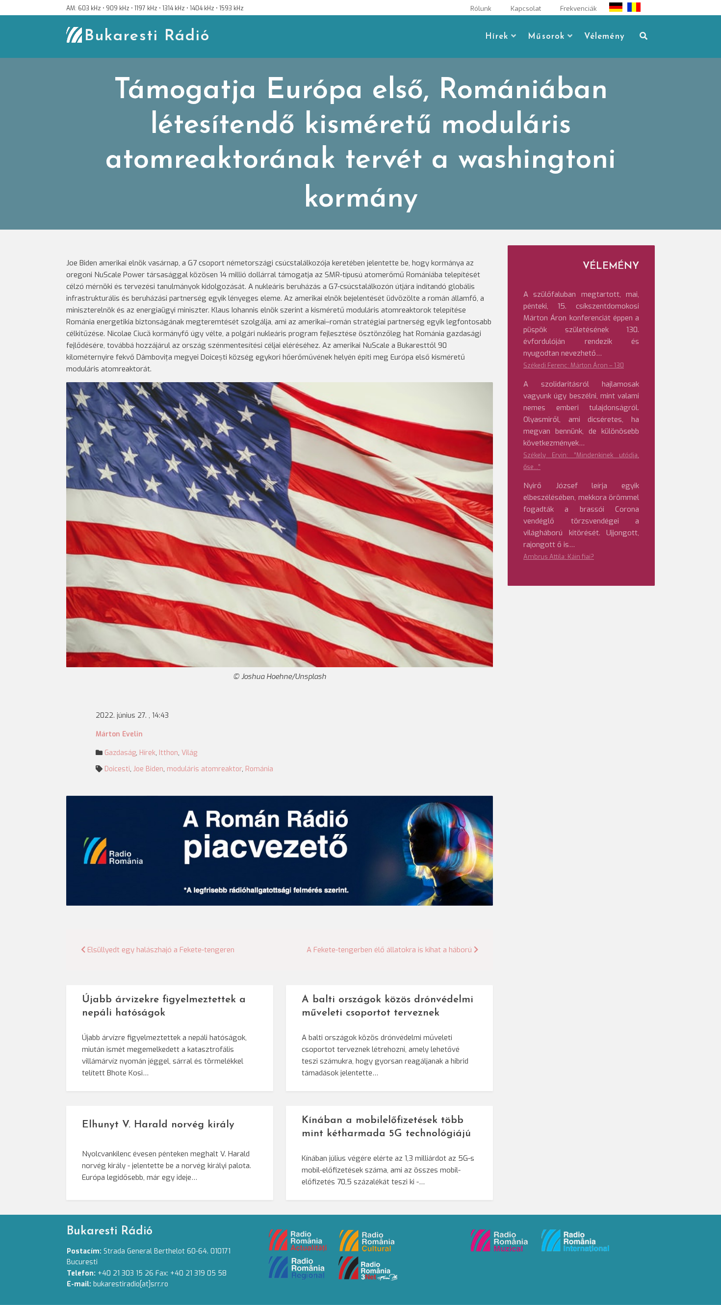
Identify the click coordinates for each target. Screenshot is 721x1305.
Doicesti (117, 769)
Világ (189, 752)
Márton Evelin (119, 734)
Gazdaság (120, 752)
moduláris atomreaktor (204, 769)
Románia (259, 769)
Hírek (496, 36)
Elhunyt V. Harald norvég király (158, 1125)
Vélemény (604, 36)
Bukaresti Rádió (147, 36)
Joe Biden (148, 769)
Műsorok (546, 36)
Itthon (168, 752)
